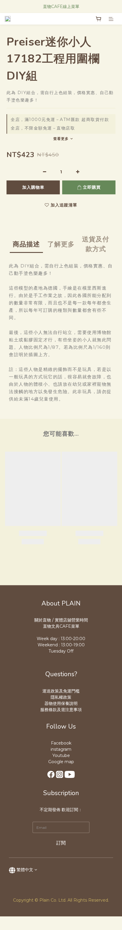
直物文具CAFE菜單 (61, 626)
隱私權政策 (61, 697)
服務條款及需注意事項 (61, 709)
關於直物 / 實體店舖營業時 (59, 620)
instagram (61, 749)
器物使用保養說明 (61, 703)
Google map (61, 761)
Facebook (61, 743)
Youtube (61, 755)
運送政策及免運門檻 (61, 691)
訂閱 (61, 843)
